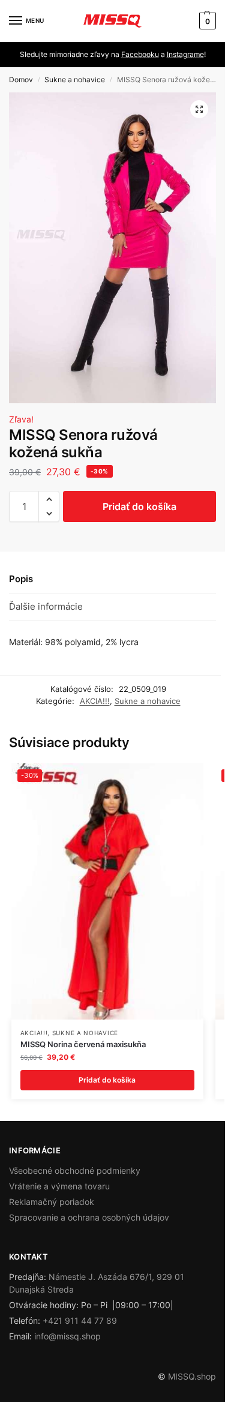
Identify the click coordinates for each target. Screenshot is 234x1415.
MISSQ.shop (192, 1376)
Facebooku (140, 54)
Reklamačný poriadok (51, 1202)
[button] (206, 21)
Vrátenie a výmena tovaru (59, 1186)
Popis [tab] (21, 578)
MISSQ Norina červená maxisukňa (83, 1044)
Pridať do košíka (139, 506)
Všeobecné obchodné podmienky (74, 1170)
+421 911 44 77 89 (80, 1320)
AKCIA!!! (95, 701)
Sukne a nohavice (74, 79)
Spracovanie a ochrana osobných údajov (89, 1217)
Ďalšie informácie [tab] (46, 606)
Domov (21, 79)
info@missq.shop (67, 1336)
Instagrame (185, 54)
